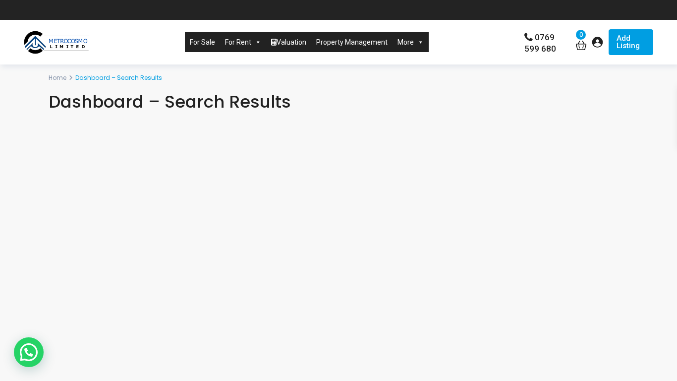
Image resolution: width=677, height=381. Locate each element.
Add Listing (628, 42)
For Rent (238, 42)
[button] (29, 352)
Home (57, 77)
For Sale (202, 42)
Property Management (352, 42)
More (405, 42)
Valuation (291, 42)
